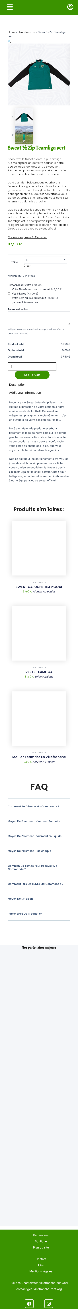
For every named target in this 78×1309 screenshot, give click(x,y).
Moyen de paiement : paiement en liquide (34, 836)
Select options (44, 676)
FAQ (41, 1265)
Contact (41, 1259)
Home (11, 32)
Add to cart (32, 375)
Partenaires (40, 1235)
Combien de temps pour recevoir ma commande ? (32, 867)
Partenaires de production (25, 914)
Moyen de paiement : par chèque (29, 851)
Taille (14, 261)
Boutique (41, 1241)
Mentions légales (40, 1271)
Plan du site (41, 1247)
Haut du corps (27, 32)
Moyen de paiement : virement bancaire (34, 821)
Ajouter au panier (44, 591)
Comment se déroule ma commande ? (33, 806)
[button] (9, 41)
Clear (27, 265)
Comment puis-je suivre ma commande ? (35, 884)
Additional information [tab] (25, 392)
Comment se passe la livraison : (27, 237)
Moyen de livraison (20, 899)
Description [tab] (17, 384)
